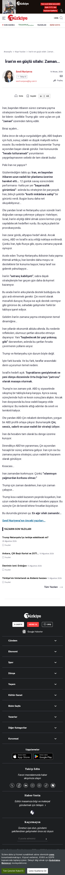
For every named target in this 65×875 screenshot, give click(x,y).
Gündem (12, 640)
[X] (12, 785)
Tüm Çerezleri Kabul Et (13, 871)
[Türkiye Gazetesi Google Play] (43, 756)
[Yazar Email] (61, 76)
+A (47, 96)
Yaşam (11, 684)
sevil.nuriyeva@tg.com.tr (26, 81)
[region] (32, 862)
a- (41, 96)
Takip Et (22, 77)
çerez (51, 854)
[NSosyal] (53, 785)
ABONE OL (33, 624)
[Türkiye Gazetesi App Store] (21, 756)
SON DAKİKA (9, 25)
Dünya (11, 673)
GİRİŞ (55, 18)
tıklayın (40, 805)
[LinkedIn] (25, 785)
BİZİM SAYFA (55, 25)
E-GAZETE (18, 624)
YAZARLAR (41, 25)
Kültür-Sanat (15, 695)
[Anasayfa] (32, 615)
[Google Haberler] (32, 631)
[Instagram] (39, 785)
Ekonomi (13, 651)
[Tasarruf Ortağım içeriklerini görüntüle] (26, 25)
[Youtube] (32, 785)
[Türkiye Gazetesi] (18, 19)
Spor (10, 662)
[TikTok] (46, 785)
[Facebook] (19, 785)
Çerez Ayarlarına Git (37, 871)
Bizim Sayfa (14, 706)
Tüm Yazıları (51, 587)
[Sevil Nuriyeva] (8, 81)
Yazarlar (12, 717)
